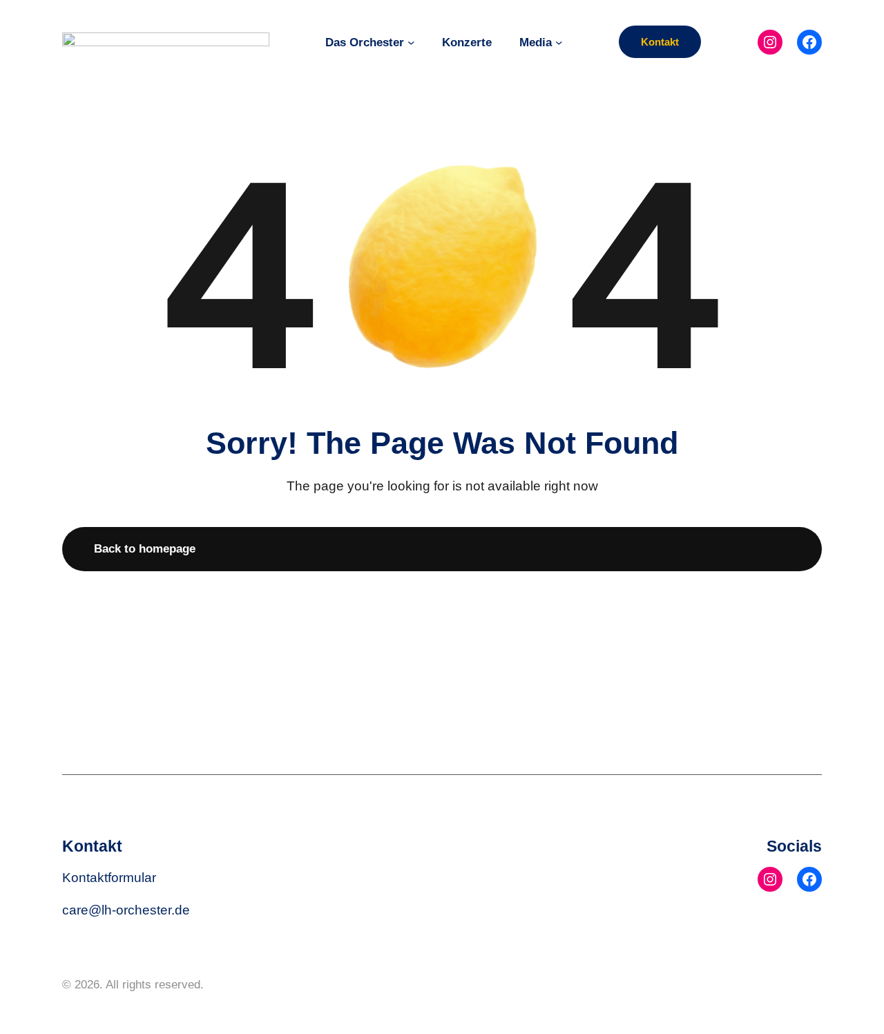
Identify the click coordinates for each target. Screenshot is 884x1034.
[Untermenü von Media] (558, 41)
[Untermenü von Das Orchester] (410, 41)
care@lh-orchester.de (126, 909)
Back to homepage (144, 548)
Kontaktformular (109, 877)
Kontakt (660, 42)
